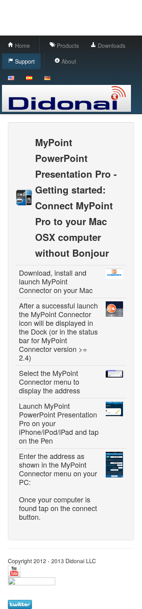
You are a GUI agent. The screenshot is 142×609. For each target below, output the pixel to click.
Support (24, 61)
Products (67, 45)
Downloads (110, 45)
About (68, 61)
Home (21, 45)
